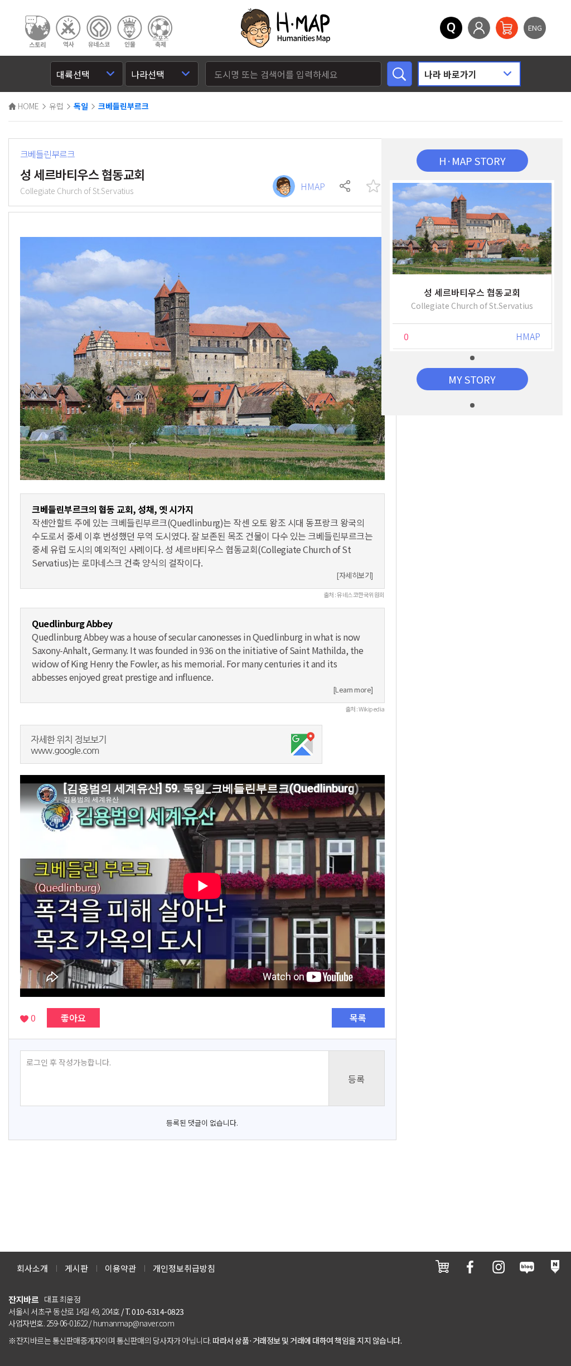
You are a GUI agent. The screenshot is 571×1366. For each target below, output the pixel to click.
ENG (535, 27)
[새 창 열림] (442, 1266)
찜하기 (373, 186)
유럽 (56, 106)
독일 (81, 106)
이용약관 (120, 1268)
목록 (358, 1017)
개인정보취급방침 (184, 1268)
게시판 (76, 1268)
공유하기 (345, 186)
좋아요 (73, 1017)
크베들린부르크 (123, 106)
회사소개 (32, 1268)
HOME (27, 106)
